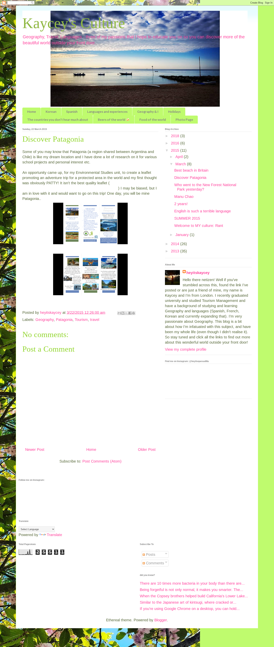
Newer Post (34, 449)
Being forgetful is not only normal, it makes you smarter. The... (191, 590)
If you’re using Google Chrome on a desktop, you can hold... (190, 609)
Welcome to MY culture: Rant (198, 226)
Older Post (147, 449)
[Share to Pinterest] (133, 313)
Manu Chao (183, 197)
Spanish (72, 112)
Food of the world (152, 120)
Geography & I (147, 112)
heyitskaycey (198, 273)
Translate (54, 535)
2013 (175, 251)
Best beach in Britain (191, 170)
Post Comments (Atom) (102, 461)
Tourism (81, 320)
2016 (175, 143)
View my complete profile (185, 349)
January (182, 235)
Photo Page (184, 120)
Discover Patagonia (190, 178)
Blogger (160, 620)
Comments (154, 563)
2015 (175, 150)
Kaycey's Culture (73, 23)
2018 (175, 136)
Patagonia (64, 320)
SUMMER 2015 (187, 218)
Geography (44, 320)
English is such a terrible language (202, 211)
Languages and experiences (107, 112)
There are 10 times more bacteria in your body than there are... (192, 583)
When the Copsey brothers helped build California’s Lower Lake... (194, 596)
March (181, 164)
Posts (150, 554)
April (179, 157)
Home (31, 112)
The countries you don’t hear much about (57, 120)
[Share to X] (126, 313)
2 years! (181, 204)
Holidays (174, 112)
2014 (175, 244)
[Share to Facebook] (130, 313)
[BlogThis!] (123, 313)
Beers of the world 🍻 (114, 120)
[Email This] (119, 313)
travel (94, 320)
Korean (51, 112)
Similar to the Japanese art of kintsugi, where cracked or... (188, 602)
